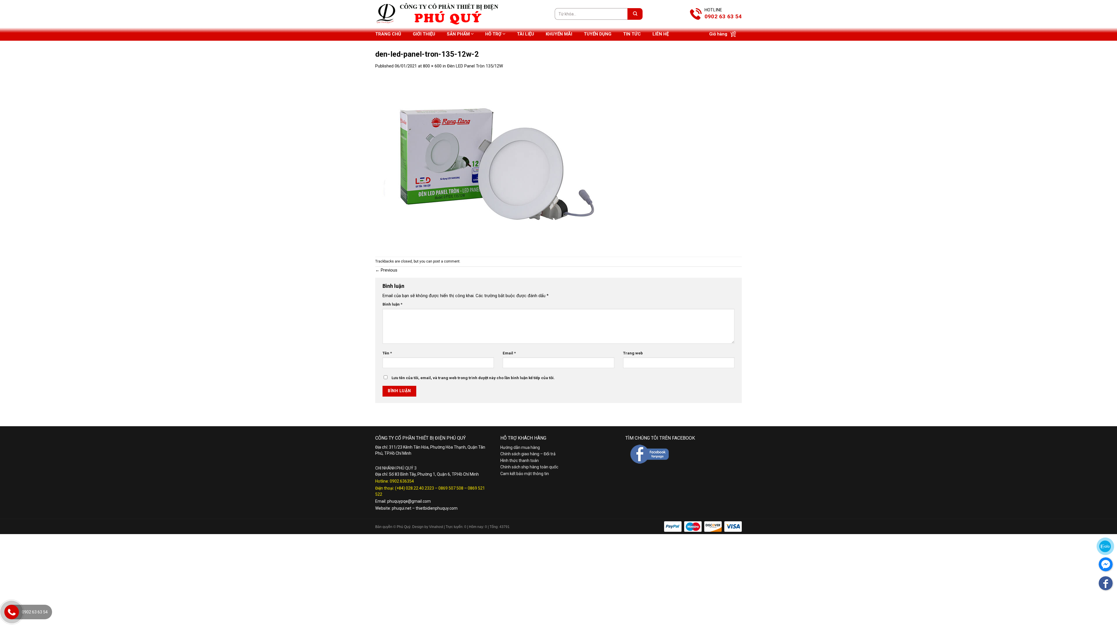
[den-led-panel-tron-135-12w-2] (491, 162)
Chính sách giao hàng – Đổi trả (528, 454)
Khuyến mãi (559, 34)
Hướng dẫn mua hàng (520, 447)
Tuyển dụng (597, 34)
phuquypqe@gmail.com (409, 501)
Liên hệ (660, 34)
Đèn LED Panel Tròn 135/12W (475, 66)
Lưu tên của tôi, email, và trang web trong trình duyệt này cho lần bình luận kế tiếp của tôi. (473, 377)
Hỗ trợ (493, 34)
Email (509, 353)
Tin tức (632, 34)
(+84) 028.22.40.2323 (414, 488)
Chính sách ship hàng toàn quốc (529, 467)
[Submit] (635, 14)
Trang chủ (388, 34)
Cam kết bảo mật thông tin (524, 473)
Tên (387, 353)
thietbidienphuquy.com (437, 508)
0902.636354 (402, 481)
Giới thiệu (424, 34)
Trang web (633, 353)
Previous (386, 270)
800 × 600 (432, 66)
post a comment (446, 261)
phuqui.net (401, 508)
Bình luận (392, 304)
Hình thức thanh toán (519, 460)
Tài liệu (525, 34)
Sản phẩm (458, 34)
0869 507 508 (450, 488)
